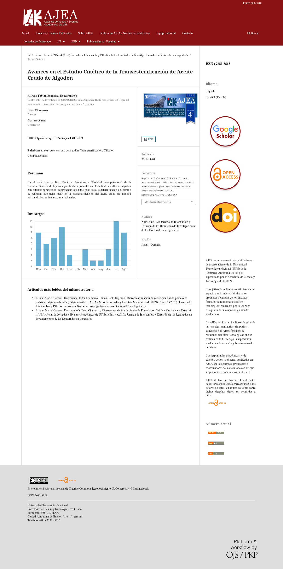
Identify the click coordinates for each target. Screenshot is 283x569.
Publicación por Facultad (102, 41)
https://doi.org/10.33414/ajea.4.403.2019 (59, 138)
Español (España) (216, 97)
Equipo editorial (166, 33)
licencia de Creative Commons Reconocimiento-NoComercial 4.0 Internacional (102, 488)
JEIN (74, 41)
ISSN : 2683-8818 (218, 63)
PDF (150, 139)
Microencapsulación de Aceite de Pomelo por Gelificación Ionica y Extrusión (147, 310)
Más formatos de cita (157, 202)
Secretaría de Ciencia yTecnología (48, 509)
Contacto (187, 33)
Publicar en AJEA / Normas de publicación (124, 33)
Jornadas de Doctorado (37, 41)
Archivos (44, 55)
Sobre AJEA (85, 33)
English (210, 91)
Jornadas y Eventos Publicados (53, 33)
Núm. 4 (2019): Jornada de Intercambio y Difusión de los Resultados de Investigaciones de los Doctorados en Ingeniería (121, 55)
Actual (25, 33)
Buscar (254, 33)
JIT (59, 41)
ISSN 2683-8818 (252, 3)
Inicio (31, 55)
